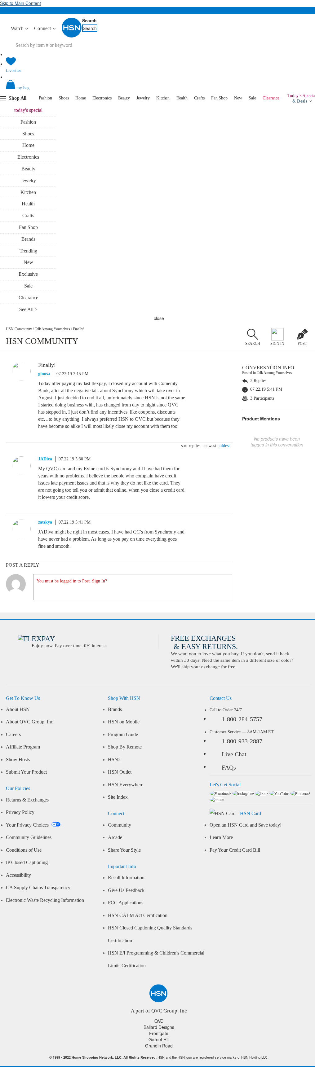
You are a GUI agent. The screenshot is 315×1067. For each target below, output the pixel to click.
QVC (158, 1021)
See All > (28, 309)
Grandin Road (159, 1046)
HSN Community (19, 329)
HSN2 (114, 759)
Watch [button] (18, 28)
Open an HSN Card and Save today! (246, 825)
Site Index (118, 797)
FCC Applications (125, 903)
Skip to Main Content (20, 3)
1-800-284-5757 (242, 719)
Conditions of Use (24, 850)
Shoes (64, 98)
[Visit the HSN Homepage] (72, 36)
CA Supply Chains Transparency (38, 887)
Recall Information (126, 877)
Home (80, 98)
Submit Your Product (26, 772)
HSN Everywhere (125, 785)
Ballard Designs (159, 1027)
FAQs (229, 767)
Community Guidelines (28, 837)
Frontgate (158, 1033)
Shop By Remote (125, 747)
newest (210, 445)
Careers (13, 734)
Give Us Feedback (126, 890)
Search (89, 20)
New (238, 98)
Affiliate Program (23, 747)
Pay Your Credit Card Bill (235, 850)
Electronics (102, 98)
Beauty (124, 98)
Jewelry (142, 98)
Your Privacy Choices (28, 825)
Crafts (199, 98)
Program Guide (123, 734)
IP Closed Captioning (27, 862)
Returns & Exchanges (27, 800)
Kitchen (163, 98)
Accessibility (18, 875)
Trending (28, 250)
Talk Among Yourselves (52, 329)
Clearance (271, 98)
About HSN (18, 709)
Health (182, 98)
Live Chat (234, 754)
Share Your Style (124, 850)
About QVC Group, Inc (29, 722)
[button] (158, 90)
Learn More (221, 837)
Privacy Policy (20, 812)
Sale (252, 98)
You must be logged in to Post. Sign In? (72, 581)
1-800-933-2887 (242, 741)
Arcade (115, 837)
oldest (225, 445)
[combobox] (67, 45)
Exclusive (28, 274)
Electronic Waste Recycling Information (45, 900)
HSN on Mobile (124, 722)
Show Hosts (18, 759)
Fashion (45, 98)
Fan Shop (219, 98)
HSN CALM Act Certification (137, 915)
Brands (28, 239)
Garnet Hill (159, 1039)
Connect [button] (43, 28)
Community (119, 825)
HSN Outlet (119, 772)
